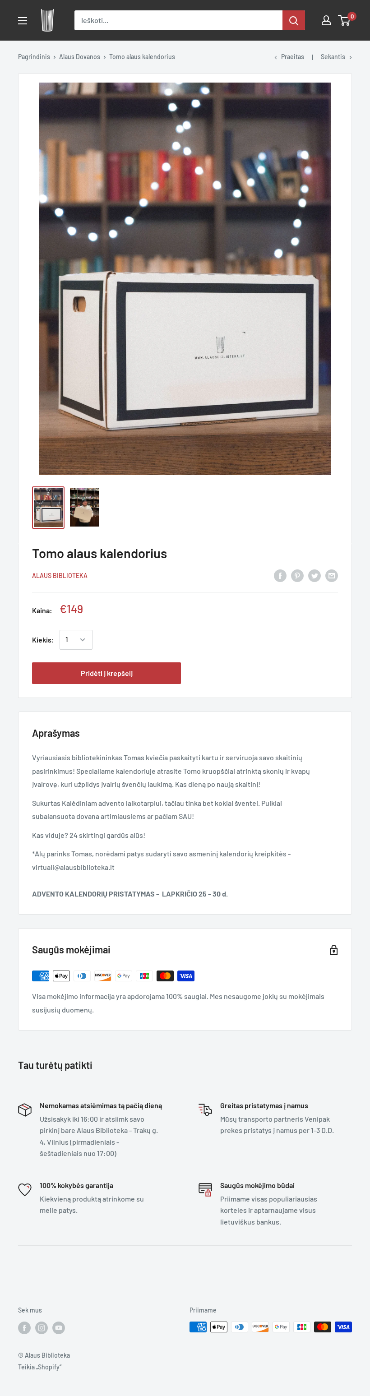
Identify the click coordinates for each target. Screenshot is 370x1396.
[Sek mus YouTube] (58, 1328)
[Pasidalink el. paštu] (331, 575)
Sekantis (333, 56)
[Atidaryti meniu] (22, 20)
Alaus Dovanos (79, 56)
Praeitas (292, 56)
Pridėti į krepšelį (107, 673)
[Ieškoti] (293, 20)
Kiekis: (43, 639)
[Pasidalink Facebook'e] (280, 575)
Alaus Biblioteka (60, 575)
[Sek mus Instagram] (41, 1328)
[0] (344, 20)
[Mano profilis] (326, 20)
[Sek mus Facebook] (24, 1328)
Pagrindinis (34, 56)
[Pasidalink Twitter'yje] (314, 575)
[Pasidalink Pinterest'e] (297, 575)
